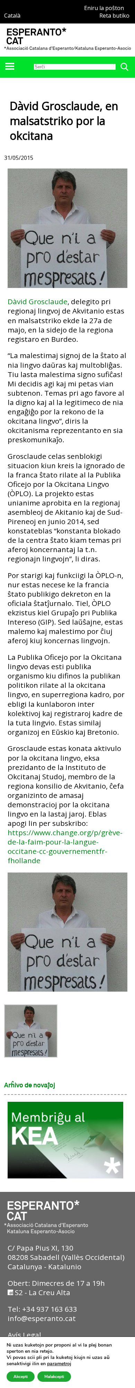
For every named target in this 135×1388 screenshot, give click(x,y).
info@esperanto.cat (42, 1318)
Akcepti (21, 1376)
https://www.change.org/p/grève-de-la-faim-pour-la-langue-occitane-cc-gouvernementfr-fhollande (65, 846)
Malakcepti (54, 1376)
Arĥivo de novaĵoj (29, 1085)
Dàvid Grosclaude (38, 301)
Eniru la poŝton (104, 8)
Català (12, 15)
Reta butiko (114, 15)
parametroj (59, 1364)
